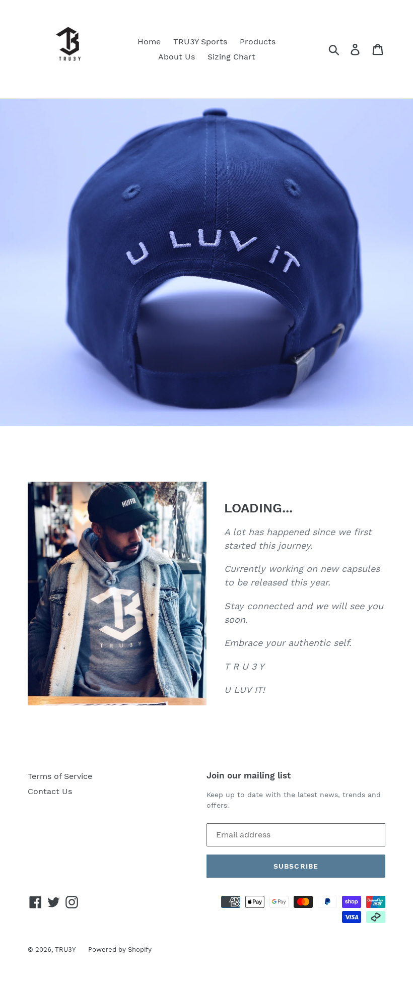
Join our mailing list (248, 775)
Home (149, 41)
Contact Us (50, 791)
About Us (176, 56)
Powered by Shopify (120, 949)
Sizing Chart (231, 56)
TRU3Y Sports (200, 41)
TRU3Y (65, 949)
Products (258, 41)
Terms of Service (60, 776)
